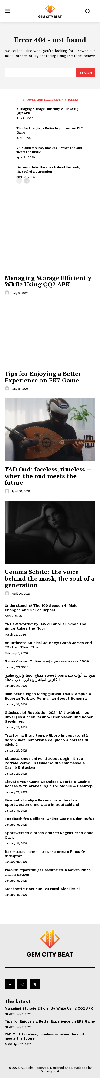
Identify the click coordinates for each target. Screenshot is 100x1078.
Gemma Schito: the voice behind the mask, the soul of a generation (48, 169)
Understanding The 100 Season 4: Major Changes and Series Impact (42, 607)
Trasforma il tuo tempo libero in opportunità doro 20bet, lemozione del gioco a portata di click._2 (46, 739)
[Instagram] (22, 984)
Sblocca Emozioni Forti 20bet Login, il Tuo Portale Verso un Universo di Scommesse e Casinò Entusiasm (45, 763)
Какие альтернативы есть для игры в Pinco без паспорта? (45, 853)
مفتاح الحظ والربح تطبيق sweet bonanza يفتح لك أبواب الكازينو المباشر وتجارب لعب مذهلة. (50, 677)
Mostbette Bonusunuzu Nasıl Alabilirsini (42, 889)
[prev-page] (19, 181)
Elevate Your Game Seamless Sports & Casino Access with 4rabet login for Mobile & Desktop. (49, 783)
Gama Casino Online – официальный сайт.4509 (47, 661)
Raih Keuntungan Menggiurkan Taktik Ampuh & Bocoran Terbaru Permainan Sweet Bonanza (48, 696)
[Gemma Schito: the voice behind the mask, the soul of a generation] (50, 532)
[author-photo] (8, 293)
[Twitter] (35, 984)
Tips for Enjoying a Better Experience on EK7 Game (49, 130)
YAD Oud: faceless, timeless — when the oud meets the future (49, 149)
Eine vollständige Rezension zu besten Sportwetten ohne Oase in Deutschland (42, 802)
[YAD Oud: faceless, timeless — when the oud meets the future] (50, 429)
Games (9, 1014)
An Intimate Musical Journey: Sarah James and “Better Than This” (48, 645)
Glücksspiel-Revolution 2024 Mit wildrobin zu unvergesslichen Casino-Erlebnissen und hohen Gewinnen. (49, 717)
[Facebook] (10, 984)
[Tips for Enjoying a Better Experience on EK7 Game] (50, 334)
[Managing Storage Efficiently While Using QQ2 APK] (50, 238)
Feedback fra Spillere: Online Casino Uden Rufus (49, 818)
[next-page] (27, 181)
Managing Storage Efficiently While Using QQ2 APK (47, 110)
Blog (8, 1044)
